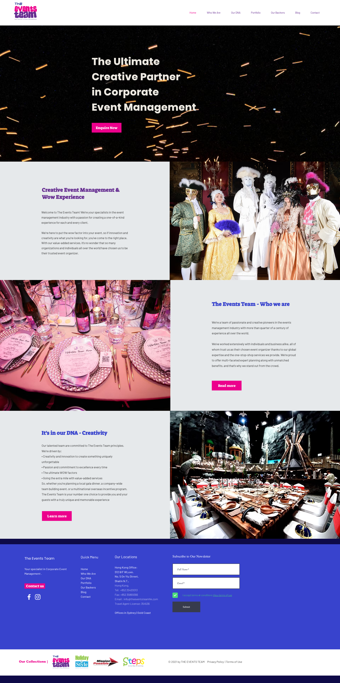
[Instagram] (37, 597)
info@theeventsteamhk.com (141, 599)
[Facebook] (29, 597)
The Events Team (39, 558)
